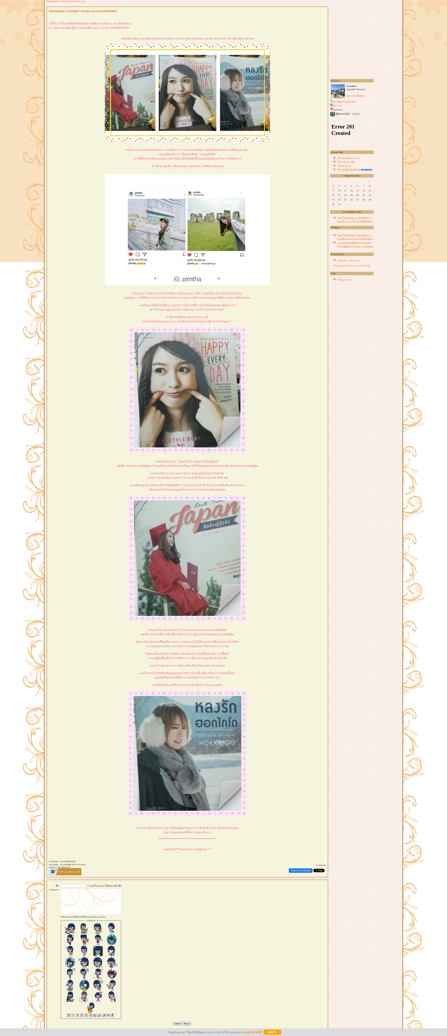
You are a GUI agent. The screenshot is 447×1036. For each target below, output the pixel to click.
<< (333, 175)
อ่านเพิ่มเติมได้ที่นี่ (251, 1032)
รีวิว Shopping (344, 166)
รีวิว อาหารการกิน (346, 162)
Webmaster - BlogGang (348, 260)
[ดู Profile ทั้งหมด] (355, 96)
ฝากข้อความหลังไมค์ (344, 101)
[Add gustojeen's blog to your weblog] (352, 265)
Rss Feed (337, 105)
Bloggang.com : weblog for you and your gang (65, 1)
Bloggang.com (344, 279)
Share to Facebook (300, 870)
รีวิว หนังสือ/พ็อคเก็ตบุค (349, 169)
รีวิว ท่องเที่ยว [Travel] (348, 158)
